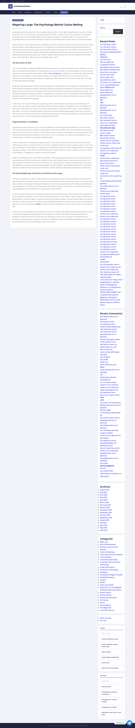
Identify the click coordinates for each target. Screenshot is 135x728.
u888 (102, 397)
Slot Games (104, 600)
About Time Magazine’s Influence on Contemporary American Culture (110, 287)
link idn (102, 468)
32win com (104, 362)
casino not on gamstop (108, 123)
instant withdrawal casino (110, 639)
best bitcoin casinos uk (108, 344)
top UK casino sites (107, 75)
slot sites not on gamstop (110, 668)
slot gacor (104, 354)
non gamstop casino (107, 196)
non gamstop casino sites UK (111, 148)
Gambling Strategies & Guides (111, 575)
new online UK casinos (108, 329)
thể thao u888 (105, 410)
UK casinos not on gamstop (110, 82)
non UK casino (105, 60)
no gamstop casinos (107, 65)
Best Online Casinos (107, 135)
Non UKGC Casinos (107, 118)
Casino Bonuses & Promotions (111, 554)
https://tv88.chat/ (106, 92)
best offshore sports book (110, 67)
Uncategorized (105, 608)
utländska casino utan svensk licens (111, 713)
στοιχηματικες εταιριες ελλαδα (109, 701)
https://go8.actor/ (106, 90)
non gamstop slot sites (108, 242)
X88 (101, 100)
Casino (55, 12)
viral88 (102, 259)
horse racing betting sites (109, 85)
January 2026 (105, 507)
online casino (105, 193)
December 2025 (106, 510)
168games (104, 57)
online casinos (106, 652)
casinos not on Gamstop (109, 385)
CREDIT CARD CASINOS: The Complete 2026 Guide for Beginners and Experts (110, 294)
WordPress (85, 725)
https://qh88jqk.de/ (55, 73)
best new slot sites (107, 130)
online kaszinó (106, 686)
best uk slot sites (106, 349)
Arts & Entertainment (108, 544)
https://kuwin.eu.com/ (108, 347)
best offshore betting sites (110, 70)
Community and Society (109, 560)
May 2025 (103, 528)
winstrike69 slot (106, 257)
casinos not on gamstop (109, 151)
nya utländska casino (108, 80)
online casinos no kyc (108, 342)
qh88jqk (38, 204)
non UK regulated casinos (109, 264)
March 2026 (104, 502)
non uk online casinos (108, 382)
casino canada (105, 133)
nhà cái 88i (104, 360)
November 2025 (106, 512)
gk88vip (103, 54)
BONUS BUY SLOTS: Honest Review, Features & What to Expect (110, 302)
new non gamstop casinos (110, 448)
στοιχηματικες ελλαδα (109, 707)
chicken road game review (110, 339)
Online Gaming (105, 595)
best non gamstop (107, 62)
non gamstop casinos (108, 153)
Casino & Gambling (107, 552)
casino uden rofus (107, 77)
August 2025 (104, 520)
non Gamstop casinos (108, 47)
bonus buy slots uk (107, 163)
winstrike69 (104, 262)
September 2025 (106, 518)
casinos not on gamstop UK (110, 267)
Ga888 (102, 156)
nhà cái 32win (105, 357)
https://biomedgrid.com (109, 390)
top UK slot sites (106, 115)
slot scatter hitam (106, 471)
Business (28, 12)
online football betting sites (110, 327)
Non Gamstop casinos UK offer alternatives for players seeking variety (110, 274)
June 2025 (103, 525)
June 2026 (103, 495)
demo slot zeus (105, 618)
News (20, 12)
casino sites (105, 662)
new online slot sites (107, 125)
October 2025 (105, 515)
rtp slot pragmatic (107, 466)
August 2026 (104, 490)
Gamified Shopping (107, 577)
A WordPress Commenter (109, 473)
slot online (104, 463)
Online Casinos (105, 592)
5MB (101, 102)
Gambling (103, 572)
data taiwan (104, 438)
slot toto (103, 620)
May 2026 (103, 497)
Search (102, 28)
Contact (64, 12)
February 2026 (105, 505)
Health (102, 582)
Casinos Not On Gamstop (109, 140)
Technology (38, 12)
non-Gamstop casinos (108, 44)
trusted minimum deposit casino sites (110, 645)
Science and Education (108, 597)
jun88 (102, 20)
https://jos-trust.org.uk (108, 72)
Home (13, 12)
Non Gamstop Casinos (108, 120)
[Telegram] (129, 723)
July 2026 (103, 492)
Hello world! (104, 476)
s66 (101, 375)
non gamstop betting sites (110, 254)
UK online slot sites (107, 128)
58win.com (104, 542)
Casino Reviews (105, 557)
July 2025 (103, 523)
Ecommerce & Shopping (109, 570)
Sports (47, 12)
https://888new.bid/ (107, 87)
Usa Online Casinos (107, 610)
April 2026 (103, 500)
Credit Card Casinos (107, 567)
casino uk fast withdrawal (109, 352)
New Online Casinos (107, 138)
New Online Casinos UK (109, 161)
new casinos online (107, 322)
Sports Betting (105, 605)
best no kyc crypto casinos (110, 395)
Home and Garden (107, 585)
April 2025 (103, 530)
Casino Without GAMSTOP (110, 657)
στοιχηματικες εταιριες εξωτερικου (109, 693)
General (103, 580)
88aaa (102, 367)
